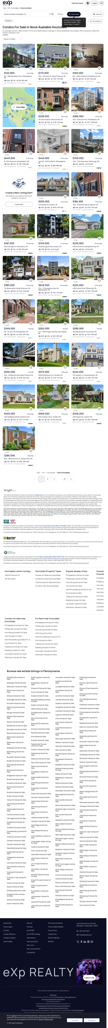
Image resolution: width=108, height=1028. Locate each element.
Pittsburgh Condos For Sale (16, 629)
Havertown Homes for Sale (39, 813)
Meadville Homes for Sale (65, 764)
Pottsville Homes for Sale (89, 708)
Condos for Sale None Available (47, 579)
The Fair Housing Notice (78, 1010)
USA (38, 472)
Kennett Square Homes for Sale (40, 875)
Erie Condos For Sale (13, 643)
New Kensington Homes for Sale (64, 839)
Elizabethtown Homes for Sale (40, 713)
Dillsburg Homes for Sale (16, 890)
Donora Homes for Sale (15, 900)
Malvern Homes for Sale (64, 742)
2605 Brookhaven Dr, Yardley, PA (50, 375)
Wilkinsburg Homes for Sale (88, 891)
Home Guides (7, 941)
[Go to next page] (71, 479)
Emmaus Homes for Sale (40, 729)
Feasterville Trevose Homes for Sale (38, 745)
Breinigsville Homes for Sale (15, 765)
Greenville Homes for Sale (41, 793)
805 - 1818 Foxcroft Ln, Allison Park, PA (18, 459)
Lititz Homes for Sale (63, 718)
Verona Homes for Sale (88, 841)
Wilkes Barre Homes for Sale (88, 886)
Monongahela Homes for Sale (64, 795)
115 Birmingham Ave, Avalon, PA (49, 246)
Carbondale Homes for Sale (15, 810)
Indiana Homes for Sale (40, 847)
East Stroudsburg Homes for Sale (79, 589)
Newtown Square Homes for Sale (64, 854)
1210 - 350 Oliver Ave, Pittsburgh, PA (86, 161)
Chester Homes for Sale (16, 840)
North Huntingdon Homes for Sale (65, 865)
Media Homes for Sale (63, 774)
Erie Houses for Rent (43, 640)
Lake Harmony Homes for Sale (40, 906)
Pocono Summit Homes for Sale (89, 695)
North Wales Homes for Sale (64, 870)
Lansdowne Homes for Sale (63, 691)
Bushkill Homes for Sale (16, 792)
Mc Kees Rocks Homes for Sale (65, 755)
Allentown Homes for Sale (76, 607)
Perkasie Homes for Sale (64, 895)
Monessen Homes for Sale (65, 790)
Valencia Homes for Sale (89, 837)
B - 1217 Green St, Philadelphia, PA (16, 161)
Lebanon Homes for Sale (64, 703)
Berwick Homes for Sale (16, 733)
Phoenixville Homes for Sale (64, 906)
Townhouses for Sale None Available (48, 582)
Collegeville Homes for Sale (15, 858)
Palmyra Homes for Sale (64, 882)
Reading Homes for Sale (75, 600)
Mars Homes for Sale (63, 750)
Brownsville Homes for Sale (15, 788)
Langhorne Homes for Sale (63, 682)
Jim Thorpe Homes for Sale (39, 864)
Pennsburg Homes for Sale (63, 891)
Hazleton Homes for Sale (40, 821)
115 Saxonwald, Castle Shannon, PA (17, 288)
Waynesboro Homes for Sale (88, 857)
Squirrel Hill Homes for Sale (88, 787)
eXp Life (29, 923)
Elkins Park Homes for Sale (39, 719)
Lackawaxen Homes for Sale (40, 897)
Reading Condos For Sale (15, 650)
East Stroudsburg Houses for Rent (48, 637)
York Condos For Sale (13, 636)
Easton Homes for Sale (39, 705)
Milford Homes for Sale (64, 783)
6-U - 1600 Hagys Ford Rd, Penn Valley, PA (52, 332)
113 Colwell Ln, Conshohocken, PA (85, 375)
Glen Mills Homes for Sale (40, 762)
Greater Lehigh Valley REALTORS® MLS (51, 557)
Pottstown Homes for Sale (89, 704)
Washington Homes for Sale (88, 851)
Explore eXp (7, 923)
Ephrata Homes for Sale (40, 733)
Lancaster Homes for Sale (76, 604)
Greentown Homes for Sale (39, 789)
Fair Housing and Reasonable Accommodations (53, 999)
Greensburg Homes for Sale (40, 784)
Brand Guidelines (53, 938)
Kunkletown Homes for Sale (40, 892)
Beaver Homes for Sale (15, 722)
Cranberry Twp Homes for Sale (16, 878)
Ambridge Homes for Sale (16, 699)
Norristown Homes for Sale (63, 859)
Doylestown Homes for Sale (39, 684)
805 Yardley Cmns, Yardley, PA (49, 417)
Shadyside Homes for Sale (89, 754)
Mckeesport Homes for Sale (64, 760)
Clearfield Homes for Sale (16, 848)
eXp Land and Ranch (33, 949)
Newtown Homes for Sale (65, 849)
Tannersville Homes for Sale (88, 811)
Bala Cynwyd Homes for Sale (16, 708)
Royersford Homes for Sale (88, 731)
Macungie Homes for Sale (65, 738)
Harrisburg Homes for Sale (76, 582)
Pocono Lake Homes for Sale (89, 684)
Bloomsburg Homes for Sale (15, 752)
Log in (94, 3)
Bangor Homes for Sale (15, 712)
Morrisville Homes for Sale (65, 805)
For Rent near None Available (47, 586)
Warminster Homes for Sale (88, 846)
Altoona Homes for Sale (16, 696)
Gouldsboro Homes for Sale (39, 773)
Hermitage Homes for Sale (39, 826)
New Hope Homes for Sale (65, 835)
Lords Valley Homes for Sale (64, 734)
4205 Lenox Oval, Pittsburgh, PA (84, 288)
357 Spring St (10, 579)
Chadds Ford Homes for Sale (16, 823)
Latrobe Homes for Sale (64, 699)
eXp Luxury (30, 945)
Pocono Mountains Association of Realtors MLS (54, 526)
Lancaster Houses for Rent (46, 651)
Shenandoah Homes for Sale (89, 767)
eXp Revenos (31, 938)
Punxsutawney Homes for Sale (89, 713)
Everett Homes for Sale (40, 740)
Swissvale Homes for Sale (89, 802)
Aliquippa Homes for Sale (16, 683)
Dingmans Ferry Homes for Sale (16, 895)
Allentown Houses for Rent (46, 654)
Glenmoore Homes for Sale (39, 767)
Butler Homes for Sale (15, 796)
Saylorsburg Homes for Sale (88, 737)
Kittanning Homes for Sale (39, 886)
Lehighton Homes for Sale (65, 707)
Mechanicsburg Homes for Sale (64, 769)
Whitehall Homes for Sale (89, 881)
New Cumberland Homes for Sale (64, 830)
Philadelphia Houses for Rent (47, 622)
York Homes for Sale (74, 586)
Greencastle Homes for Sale (40, 778)
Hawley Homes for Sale (40, 817)
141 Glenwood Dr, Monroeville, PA (50, 119)
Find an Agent (7, 927)
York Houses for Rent (43, 633)
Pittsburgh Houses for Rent (46, 626)
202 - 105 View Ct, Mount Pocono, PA (51, 76)
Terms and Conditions (55, 923)
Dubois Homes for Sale (39, 696)
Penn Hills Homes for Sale (65, 886)
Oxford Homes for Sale (64, 879)
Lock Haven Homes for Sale (63, 723)
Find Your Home (77, 3)
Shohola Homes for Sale (89, 777)
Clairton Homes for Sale (16, 844)
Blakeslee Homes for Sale (16, 748)
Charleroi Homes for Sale (16, 837)
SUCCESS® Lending (33, 934)
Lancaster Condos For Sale (15, 654)
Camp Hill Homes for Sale (16, 800)
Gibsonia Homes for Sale (40, 759)
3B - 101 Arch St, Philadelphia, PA (16, 332)
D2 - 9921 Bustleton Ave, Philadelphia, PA (18, 77)
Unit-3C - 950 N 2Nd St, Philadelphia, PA (52, 162)
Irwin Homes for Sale (39, 850)
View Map (20, 107)
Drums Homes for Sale (39, 692)
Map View (99, 14)
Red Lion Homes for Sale (89, 727)
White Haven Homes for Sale (89, 877)
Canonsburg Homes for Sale (16, 804)
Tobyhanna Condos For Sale (16, 647)
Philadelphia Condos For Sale (16, 625)
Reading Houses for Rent (45, 647)
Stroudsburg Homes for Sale (88, 798)
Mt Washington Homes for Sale (65, 810)
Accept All (75, 1020)
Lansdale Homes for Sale (64, 686)
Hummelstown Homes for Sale (41, 837)
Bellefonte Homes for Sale (17, 725)
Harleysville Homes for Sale (39, 802)
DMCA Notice (53, 995)
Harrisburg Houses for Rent (46, 629)
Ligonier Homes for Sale (64, 715)
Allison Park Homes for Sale (15, 691)
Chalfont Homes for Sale (16, 827)
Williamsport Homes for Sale (88, 897)
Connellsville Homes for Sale (16, 867)
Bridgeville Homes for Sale (17, 775)
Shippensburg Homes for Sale (89, 772)
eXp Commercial (32, 941)
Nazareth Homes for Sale (64, 820)
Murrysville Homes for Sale (63, 815)
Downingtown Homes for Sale (40, 678)
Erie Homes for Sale (74, 593)
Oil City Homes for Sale (64, 875)
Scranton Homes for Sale (89, 741)
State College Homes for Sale (89, 792)
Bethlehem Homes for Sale (15, 743)
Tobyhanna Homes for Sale (77, 596)
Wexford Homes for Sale (89, 872)
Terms (40, 1019)
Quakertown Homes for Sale (88, 718)
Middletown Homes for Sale (64, 778)
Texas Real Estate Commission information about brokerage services (53, 1006)
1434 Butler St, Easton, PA (47, 205)
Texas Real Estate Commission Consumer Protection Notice (53, 1008)
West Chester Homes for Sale (89, 862)
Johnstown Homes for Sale (39, 870)
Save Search (97, 21)
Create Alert (19, 204)
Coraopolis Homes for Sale (15, 873)
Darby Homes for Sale (15, 887)
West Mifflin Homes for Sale (88, 867)
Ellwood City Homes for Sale (40, 724)
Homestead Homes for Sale (39, 831)
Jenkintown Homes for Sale (39, 859)
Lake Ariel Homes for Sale (40, 902)
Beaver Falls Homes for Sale (15, 717)
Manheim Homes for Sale (65, 746)
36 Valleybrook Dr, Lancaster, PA (85, 332)
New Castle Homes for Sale (63, 825)
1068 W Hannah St (12, 575)
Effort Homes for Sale (39, 709)
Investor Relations (9, 934)
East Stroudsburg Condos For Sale (18, 639)
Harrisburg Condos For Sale (16, 632)
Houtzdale (51, 472)
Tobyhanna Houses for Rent (46, 644)
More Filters (75, 14)
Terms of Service (69, 997)
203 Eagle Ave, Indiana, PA (82, 417)
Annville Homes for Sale (16, 703)
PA (43, 472)
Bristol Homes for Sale (15, 779)
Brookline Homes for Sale (16, 783)
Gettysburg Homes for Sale (39, 754)
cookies (13, 1015)
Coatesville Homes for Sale (15, 853)
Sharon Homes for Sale (88, 762)
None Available (63, 472)
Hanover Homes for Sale (40, 797)
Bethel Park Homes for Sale (15, 738)
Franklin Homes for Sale (40, 749)
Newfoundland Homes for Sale (65, 845)
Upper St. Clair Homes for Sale (89, 833)
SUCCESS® (30, 930)
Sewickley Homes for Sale (89, 751)
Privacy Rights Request (55, 927)
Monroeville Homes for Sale (64, 801)
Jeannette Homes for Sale (41, 854)
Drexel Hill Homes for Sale (41, 688)
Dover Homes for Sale (15, 903)
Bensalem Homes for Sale (16, 729)
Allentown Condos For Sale (15, 657)
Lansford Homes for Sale (64, 696)
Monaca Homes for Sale (64, 787)
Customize (91, 1020)
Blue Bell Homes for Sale (16, 757)
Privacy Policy (52, 930)
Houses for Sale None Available (47, 575)
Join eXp (6, 930)
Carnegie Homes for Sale (16, 818)
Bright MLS (39, 495)
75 (64, 479)
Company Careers (9, 938)
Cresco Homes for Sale (15, 883)
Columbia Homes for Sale (16, 863)
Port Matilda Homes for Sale (88, 700)
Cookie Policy (52, 934)
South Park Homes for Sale (88, 781)
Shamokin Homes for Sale (89, 758)
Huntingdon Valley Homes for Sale (41, 842)
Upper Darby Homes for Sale (88, 827)
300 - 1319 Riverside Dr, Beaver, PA (85, 205)
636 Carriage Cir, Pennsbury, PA (16, 246)
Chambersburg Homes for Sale (17, 832)
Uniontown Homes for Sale (88, 822)
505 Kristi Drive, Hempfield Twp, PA (86, 246)
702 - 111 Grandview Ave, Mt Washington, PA (48, 289)
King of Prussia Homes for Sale (41, 881)
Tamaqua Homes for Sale (89, 806)
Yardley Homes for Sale (88, 901)
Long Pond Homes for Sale (63, 729)
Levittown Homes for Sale (65, 711)
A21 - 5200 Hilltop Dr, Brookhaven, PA (86, 76)
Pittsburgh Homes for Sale (76, 579)
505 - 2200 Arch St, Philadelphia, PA (86, 119)
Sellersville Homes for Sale (88, 746)
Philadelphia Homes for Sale (77, 575)
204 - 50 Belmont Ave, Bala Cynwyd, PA (18, 375)
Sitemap (50, 941)
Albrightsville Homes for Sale (16, 678)
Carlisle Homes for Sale (16, 814)
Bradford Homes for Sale (16, 761)
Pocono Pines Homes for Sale (89, 689)
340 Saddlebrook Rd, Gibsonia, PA (16, 417)
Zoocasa (30, 927)
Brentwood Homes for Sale (15, 771)
